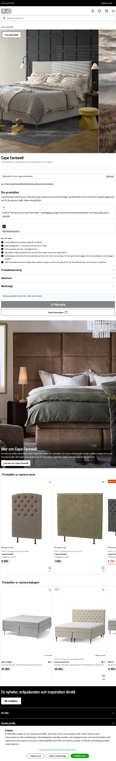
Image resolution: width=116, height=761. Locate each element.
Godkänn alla (80, 756)
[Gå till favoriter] (99, 11)
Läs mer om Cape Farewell (15, 463)
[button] (49, 91)
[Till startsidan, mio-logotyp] (6, 11)
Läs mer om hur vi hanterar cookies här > (58, 749)
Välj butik (110, 176)
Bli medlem (11, 701)
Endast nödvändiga (57, 756)
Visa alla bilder (12, 34)
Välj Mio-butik (106, 3)
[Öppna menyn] (113, 11)
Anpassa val (35, 756)
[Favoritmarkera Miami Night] (50, 590)
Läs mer (6, 216)
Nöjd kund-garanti (11, 231)
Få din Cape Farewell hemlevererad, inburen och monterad (28, 184)
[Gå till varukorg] (106, 11)
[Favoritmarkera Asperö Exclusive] (103, 590)
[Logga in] (93, 11)
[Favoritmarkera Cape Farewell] (50, 482)
